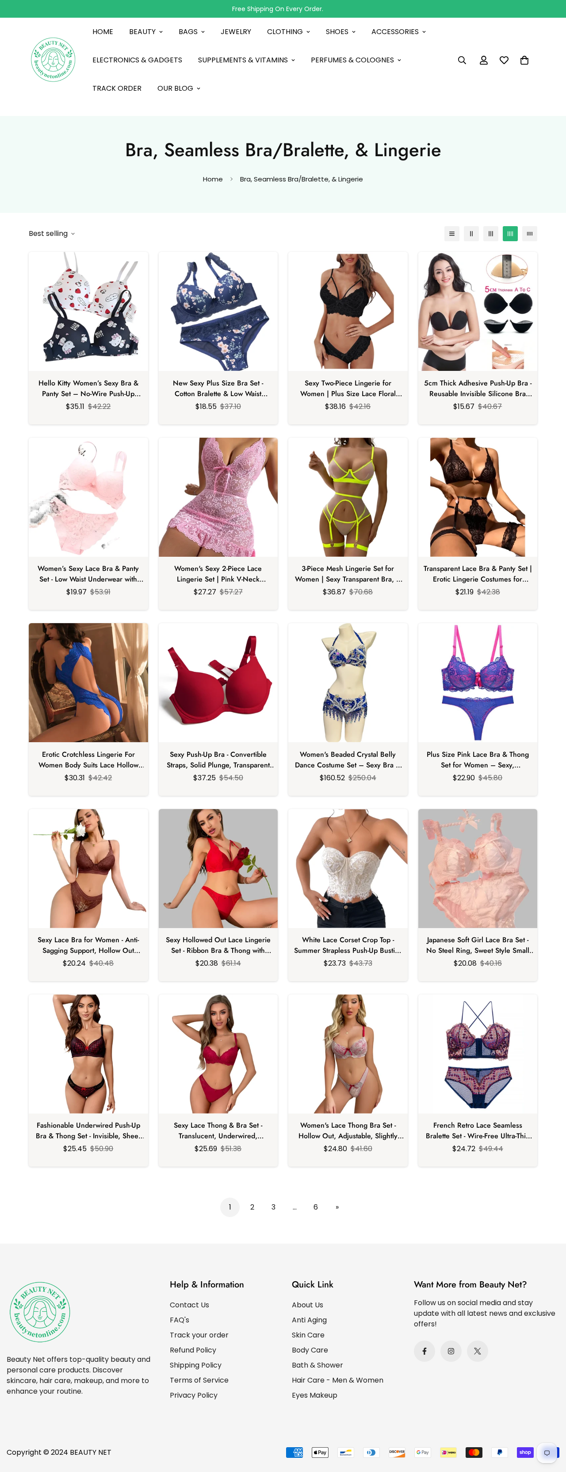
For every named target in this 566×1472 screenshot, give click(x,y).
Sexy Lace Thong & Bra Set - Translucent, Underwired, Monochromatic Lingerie (218, 1130)
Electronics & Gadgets (137, 60)
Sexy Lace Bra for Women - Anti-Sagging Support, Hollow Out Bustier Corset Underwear (88, 945)
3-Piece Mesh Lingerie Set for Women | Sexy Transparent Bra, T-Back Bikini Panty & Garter (348, 574)
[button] (524, 60)
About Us (307, 1305)
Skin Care (308, 1335)
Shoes (337, 32)
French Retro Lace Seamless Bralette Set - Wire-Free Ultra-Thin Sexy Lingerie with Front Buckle (478, 1130)
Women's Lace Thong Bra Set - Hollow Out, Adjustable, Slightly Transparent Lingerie (348, 1130)
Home (102, 32)
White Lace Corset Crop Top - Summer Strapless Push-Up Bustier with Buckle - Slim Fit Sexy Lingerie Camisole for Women (348, 945)
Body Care (310, 1350)
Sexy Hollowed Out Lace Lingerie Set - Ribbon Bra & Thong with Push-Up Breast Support (218, 945)
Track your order (199, 1335)
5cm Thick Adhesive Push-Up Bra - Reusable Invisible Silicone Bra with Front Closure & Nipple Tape (478, 388)
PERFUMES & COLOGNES (352, 60)
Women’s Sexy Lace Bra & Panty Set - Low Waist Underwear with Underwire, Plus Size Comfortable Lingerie (88, 574)
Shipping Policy (196, 1365)
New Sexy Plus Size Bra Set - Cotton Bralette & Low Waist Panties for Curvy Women (218, 388)
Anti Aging (309, 1320)
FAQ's (179, 1320)
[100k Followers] (451, 1351)
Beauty (142, 32)
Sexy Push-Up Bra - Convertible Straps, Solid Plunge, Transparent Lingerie (218, 760)
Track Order (117, 88)
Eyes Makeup (314, 1395)
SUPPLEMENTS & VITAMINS (243, 60)
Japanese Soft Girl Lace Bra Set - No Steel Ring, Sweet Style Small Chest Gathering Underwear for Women (477, 945)
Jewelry (236, 32)
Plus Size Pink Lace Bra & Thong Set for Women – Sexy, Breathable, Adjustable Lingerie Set (478, 760)
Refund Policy (193, 1350)
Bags (188, 32)
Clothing (285, 32)
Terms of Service (199, 1380)
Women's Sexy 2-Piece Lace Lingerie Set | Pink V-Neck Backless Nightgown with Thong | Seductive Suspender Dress (218, 574)
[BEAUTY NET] (53, 60)
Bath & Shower (317, 1365)
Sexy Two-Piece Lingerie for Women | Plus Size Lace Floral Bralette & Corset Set (348, 388)
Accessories (395, 32)
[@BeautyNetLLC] (477, 1351)
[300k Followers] (424, 1351)
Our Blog (175, 88)
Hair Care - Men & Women (337, 1380)
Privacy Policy (194, 1395)
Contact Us (189, 1305)
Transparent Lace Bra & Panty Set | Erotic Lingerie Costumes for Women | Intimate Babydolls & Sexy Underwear (478, 574)
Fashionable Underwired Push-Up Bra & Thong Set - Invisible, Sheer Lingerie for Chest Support (88, 1130)
